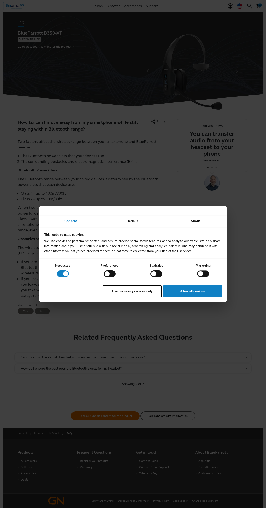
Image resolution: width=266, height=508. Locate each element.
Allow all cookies (192, 291)
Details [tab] (133, 221)
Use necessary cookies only (132, 291)
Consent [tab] (70, 221)
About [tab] (195, 221)
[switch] (110, 274)
